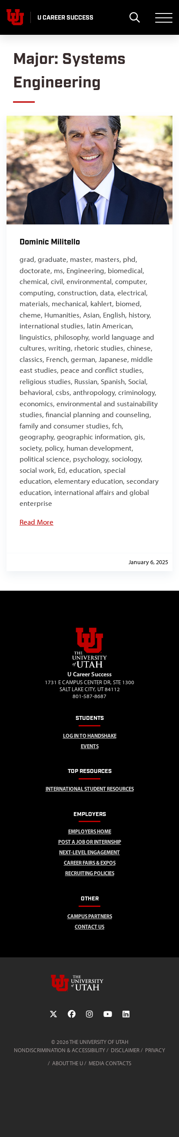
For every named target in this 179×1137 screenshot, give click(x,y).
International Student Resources (90, 789)
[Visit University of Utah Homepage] (15, 17)
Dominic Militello (50, 242)
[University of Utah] (89, 983)
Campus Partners (89, 916)
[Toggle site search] (134, 17)
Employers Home (89, 831)
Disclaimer (125, 1050)
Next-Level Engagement (89, 852)
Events (90, 746)
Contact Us (89, 926)
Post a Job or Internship (89, 842)
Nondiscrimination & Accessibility (59, 1050)
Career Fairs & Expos (90, 862)
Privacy (155, 1050)
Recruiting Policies (89, 873)
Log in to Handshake (89, 735)
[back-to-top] (168, 1120)
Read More (36, 522)
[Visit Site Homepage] (89, 666)
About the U (67, 1063)
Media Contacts (110, 1063)
